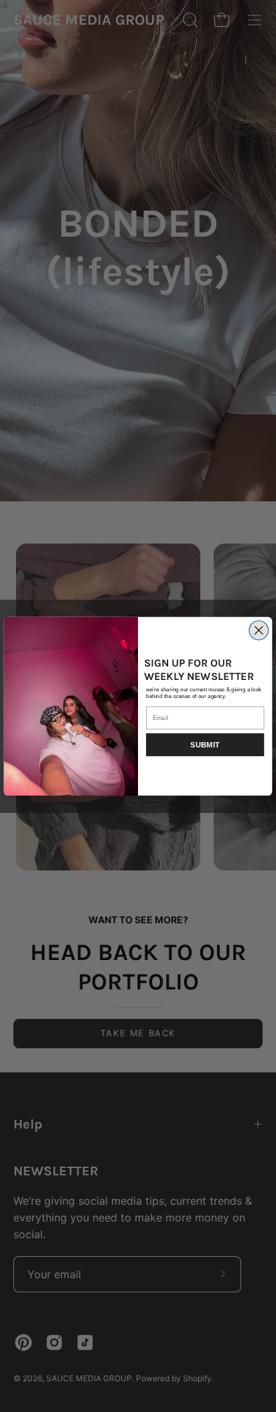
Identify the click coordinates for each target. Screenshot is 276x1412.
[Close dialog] (259, 630)
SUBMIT (204, 745)
